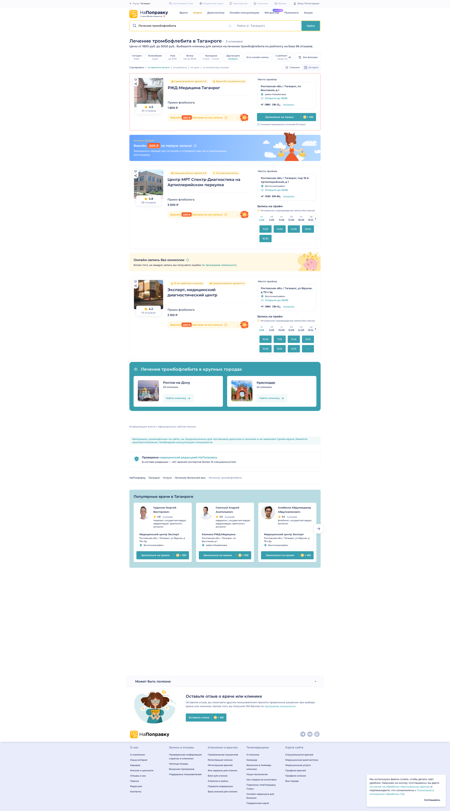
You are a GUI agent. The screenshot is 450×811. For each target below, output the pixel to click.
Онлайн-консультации (244, 12)
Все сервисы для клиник (222, 770)
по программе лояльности (219, 265)
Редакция (136, 786)
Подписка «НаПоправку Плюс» (261, 786)
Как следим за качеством (261, 779)
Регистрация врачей (220, 765)
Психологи (291, 12)
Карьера (135, 765)
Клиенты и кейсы (218, 781)
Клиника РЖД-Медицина (218, 534)
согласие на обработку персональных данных (400, 786)
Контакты (135, 791)
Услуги (197, 12)
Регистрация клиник (220, 759)
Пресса (134, 781)
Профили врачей (295, 770)
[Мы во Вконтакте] (310, 734)
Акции (308, 12)
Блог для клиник (218, 775)
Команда (251, 759)
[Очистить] (230, 26)
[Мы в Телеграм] (303, 734)
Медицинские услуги (298, 765)
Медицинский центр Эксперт (159, 534)
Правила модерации (220, 786)
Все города (292, 781)
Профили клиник (295, 775)
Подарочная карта (257, 803)
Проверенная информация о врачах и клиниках (185, 756)
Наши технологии (257, 774)
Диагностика (215, 12)
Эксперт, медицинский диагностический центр (192, 292)
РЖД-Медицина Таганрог (194, 87)
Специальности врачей (299, 754)
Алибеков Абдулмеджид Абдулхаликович (294, 509)
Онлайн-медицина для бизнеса (260, 796)
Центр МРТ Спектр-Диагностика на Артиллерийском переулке (204, 182)
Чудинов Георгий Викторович (164, 509)
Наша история (138, 759)
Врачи (183, 12)
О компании (137, 754)
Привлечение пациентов (223, 754)
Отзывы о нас (138, 775)
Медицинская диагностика (301, 759)
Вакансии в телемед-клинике (259, 767)
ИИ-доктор (272, 12)
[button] (182, 26)
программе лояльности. (280, 706)
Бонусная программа (181, 769)
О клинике (252, 754)
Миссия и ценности (141, 770)
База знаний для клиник (222, 791)
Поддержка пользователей (185, 774)
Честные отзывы (178, 763)
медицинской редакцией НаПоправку (188, 457)
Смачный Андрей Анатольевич (227, 509)
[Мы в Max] (317, 734)
